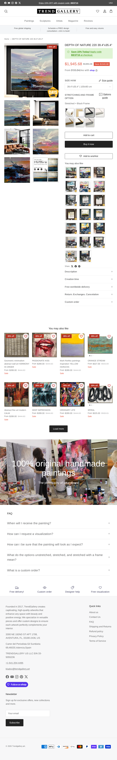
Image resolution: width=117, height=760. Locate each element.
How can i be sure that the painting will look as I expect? (45, 544)
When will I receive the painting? (29, 523)
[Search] (6, 11)
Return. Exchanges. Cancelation (82, 294)
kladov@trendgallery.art (18, 669)
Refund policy (96, 631)
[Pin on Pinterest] (79, 266)
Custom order (72, 302)
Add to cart (88, 135)
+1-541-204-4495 (14, 663)
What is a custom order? (23, 570)
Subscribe (14, 722)
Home (6, 39)
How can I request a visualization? (30, 533)
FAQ (91, 622)
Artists (59, 21)
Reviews (88, 21)
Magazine (73, 21)
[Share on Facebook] (76, 266)
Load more (58, 429)
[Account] (104, 11)
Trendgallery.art (18, 746)
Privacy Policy (96, 636)
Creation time (72, 279)
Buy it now (88, 144)
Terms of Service (97, 641)
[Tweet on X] (72, 266)
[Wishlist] (97, 11)
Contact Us (94, 617)
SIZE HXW (70, 80)
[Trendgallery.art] (58, 11)
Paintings (29, 21)
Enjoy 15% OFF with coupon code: (55, 3)
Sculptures (45, 21)
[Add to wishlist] (26, 336)
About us (93, 612)
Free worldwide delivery (77, 287)
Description (71, 271)
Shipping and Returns (100, 626)
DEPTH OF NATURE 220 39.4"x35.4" (27, 39)
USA (111, 3)
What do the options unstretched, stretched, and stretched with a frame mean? (55, 557)
